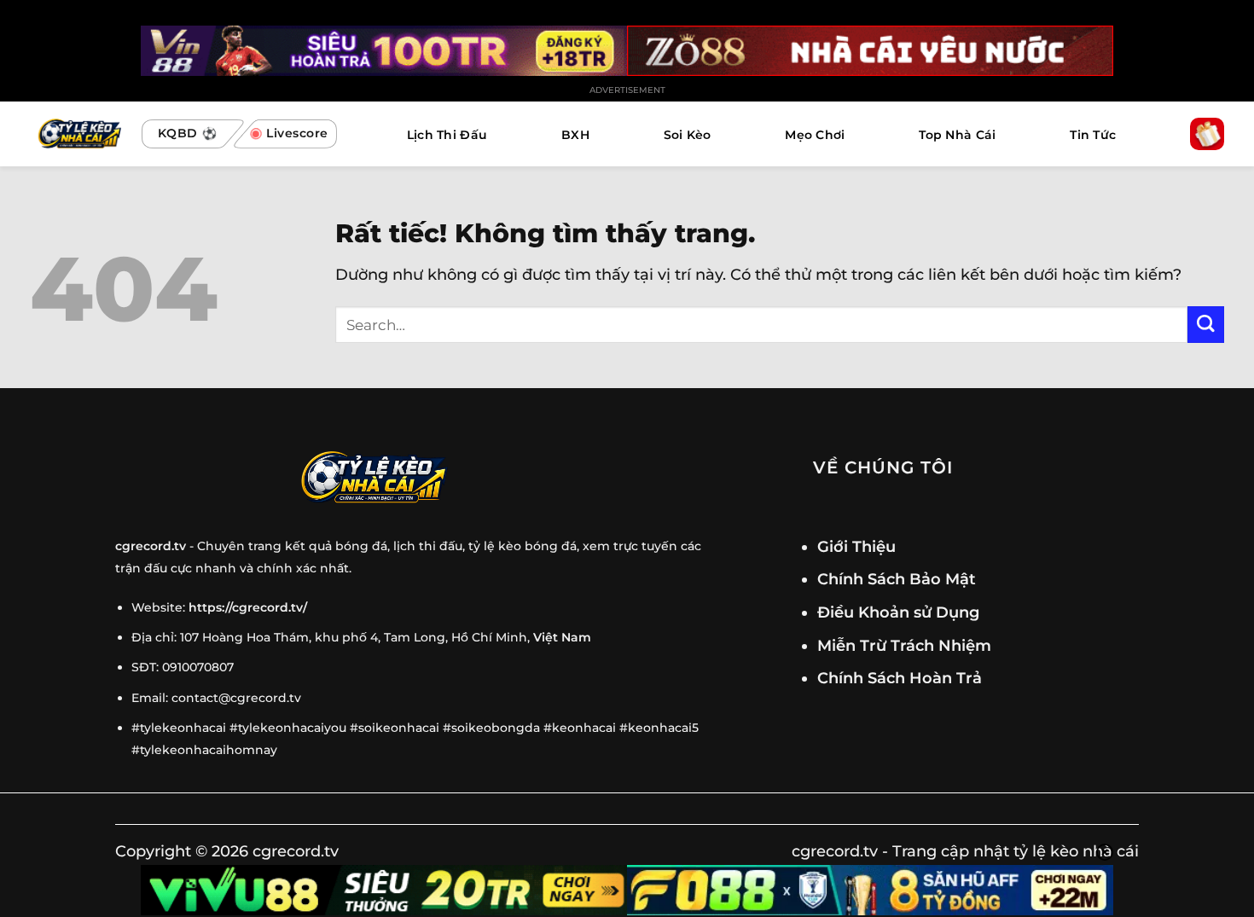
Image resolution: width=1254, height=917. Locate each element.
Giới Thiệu (856, 546)
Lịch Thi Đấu (447, 135)
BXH (575, 135)
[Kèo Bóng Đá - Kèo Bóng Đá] (77, 134)
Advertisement (627, 90)
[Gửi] (1205, 324)
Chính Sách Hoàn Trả (899, 678)
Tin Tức (1093, 135)
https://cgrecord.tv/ (248, 607)
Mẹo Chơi (815, 135)
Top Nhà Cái (957, 135)
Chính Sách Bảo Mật (896, 579)
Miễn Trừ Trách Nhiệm (904, 645)
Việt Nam (562, 637)
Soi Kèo (687, 135)
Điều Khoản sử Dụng (898, 612)
